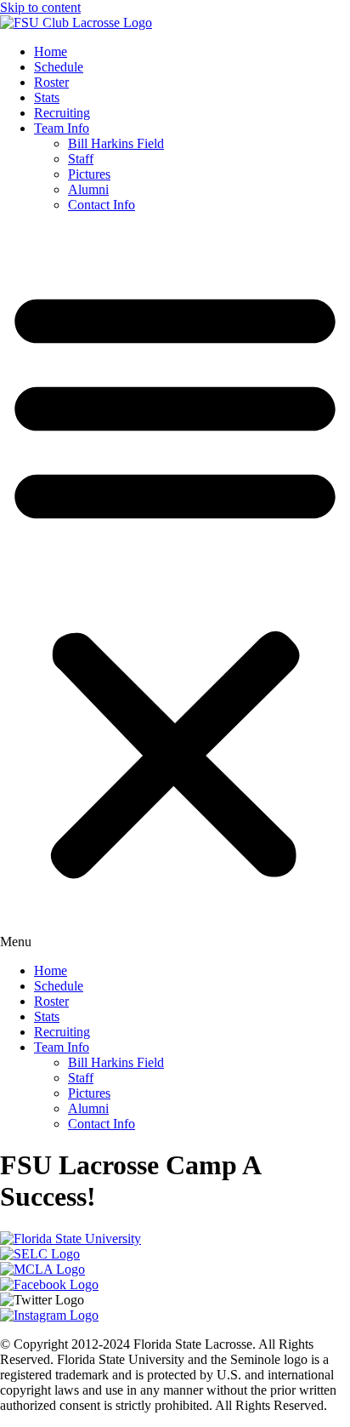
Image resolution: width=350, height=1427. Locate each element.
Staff (80, 158)
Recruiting (62, 113)
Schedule (58, 67)
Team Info (61, 128)
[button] (175, 588)
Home (50, 51)
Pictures (89, 174)
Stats (46, 97)
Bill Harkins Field (116, 143)
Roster (51, 82)
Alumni (88, 189)
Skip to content (40, 7)
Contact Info (101, 204)
